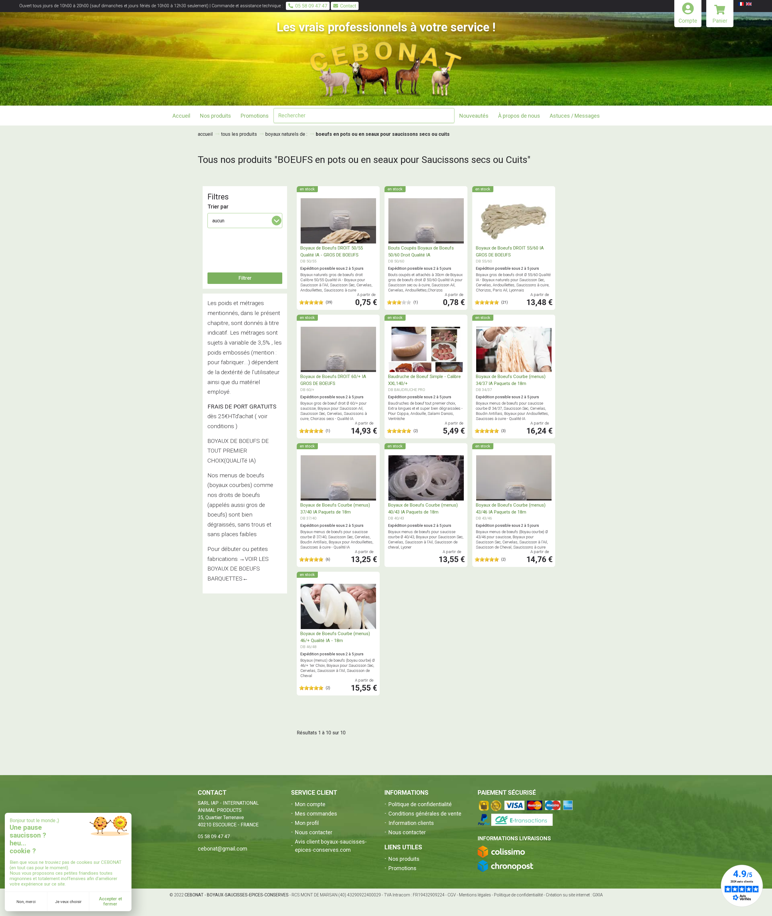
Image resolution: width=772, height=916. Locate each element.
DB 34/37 (484, 389)
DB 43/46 (484, 518)
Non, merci (26, 901)
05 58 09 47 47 (311, 6)
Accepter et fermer (110, 901)
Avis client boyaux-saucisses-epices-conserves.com (331, 845)
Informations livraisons (514, 838)
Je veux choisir (68, 901)
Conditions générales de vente (424, 813)
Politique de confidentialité (420, 804)
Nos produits (403, 859)
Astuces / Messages (575, 116)
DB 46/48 (308, 646)
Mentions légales (475, 894)
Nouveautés (474, 116)
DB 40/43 (396, 518)
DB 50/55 (308, 261)
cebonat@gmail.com (222, 848)
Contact (348, 6)
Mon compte (310, 804)
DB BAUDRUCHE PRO (406, 389)
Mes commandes (316, 813)
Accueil (181, 116)
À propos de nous (519, 116)
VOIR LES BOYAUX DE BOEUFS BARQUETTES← (238, 568)
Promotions (255, 116)
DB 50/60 (396, 261)
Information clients (411, 823)
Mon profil (307, 823)
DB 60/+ (307, 389)
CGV (452, 894)
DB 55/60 (484, 261)
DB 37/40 (308, 518)
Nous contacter (313, 832)
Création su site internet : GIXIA (574, 894)
